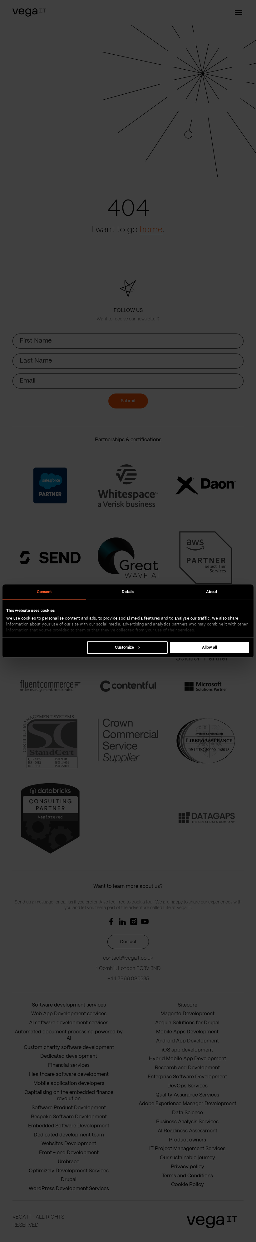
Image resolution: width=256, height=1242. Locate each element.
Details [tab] (128, 591)
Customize (124, 647)
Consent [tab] (44, 591)
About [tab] (212, 591)
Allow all (209, 647)
